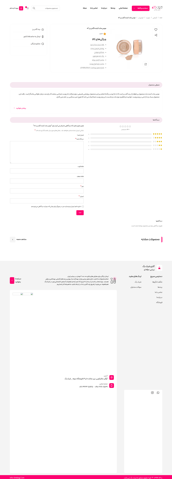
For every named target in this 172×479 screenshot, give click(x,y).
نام (82, 186)
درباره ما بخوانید (18, 280)
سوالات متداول (135, 287)
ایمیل (81, 196)
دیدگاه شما (79, 139)
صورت (148, 18)
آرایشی (155, 18)
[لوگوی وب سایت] (157, 8)
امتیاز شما (80, 135)
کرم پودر (140, 18)
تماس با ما (158, 292)
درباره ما (159, 297)
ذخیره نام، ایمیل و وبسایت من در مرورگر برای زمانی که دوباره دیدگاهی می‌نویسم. (56, 206)
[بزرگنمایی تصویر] (146, 64)
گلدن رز (34, 29)
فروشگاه (159, 302)
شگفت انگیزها (157, 282)
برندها (160, 287)
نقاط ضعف (80, 176)
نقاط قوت (81, 166)
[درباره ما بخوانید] (12, 280)
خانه (160, 18)
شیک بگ (138, 282)
